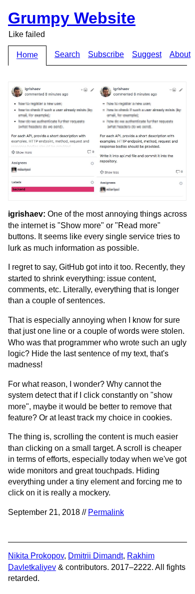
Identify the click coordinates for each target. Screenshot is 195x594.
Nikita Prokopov (36, 555)
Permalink (106, 512)
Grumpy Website (72, 18)
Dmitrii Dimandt (95, 555)
